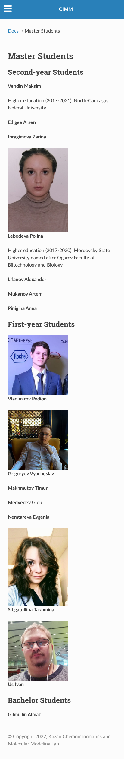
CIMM (66, 9)
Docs (13, 31)
